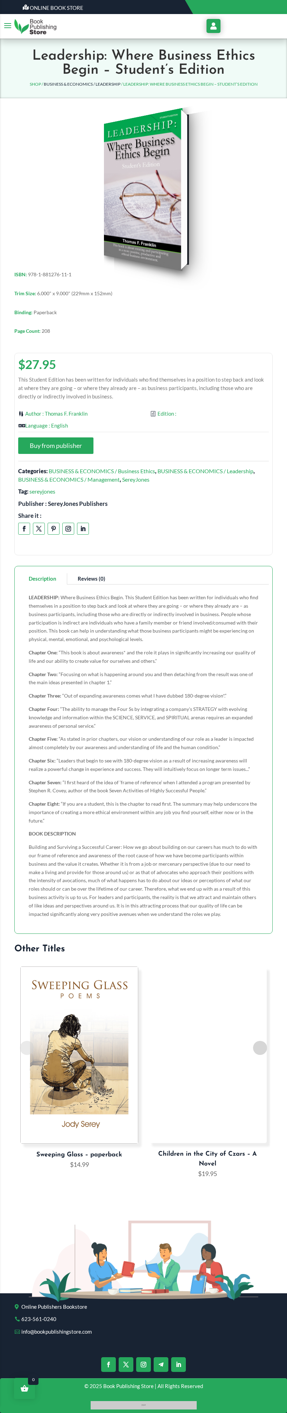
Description (42, 578)
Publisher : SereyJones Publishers (62, 503)
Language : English (46, 425)
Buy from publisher (56, 445)
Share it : (30, 515)
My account (213, 26)
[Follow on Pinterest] (53, 529)
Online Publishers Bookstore (54, 1306)
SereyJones (135, 479)
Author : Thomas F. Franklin (56, 413)
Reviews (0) (91, 578)
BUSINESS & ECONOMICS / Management (69, 479)
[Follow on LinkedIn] (83, 529)
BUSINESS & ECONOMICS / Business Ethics (102, 471)
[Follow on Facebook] (24, 529)
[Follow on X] (39, 529)
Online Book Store (56, 8)
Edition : (167, 413)
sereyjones (42, 491)
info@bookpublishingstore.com (56, 1331)
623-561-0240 (38, 1319)
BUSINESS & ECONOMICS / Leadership (82, 84)
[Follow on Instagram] (68, 529)
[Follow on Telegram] (161, 1364)
